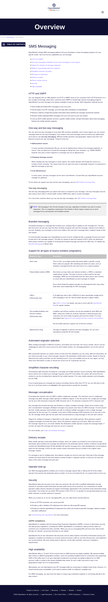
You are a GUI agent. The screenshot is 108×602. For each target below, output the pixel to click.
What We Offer (10, 37)
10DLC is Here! (61, 303)
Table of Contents (16, 44)
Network (71, 590)
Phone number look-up (39, 80)
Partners (63, 590)
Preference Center (88, 594)
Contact (79, 590)
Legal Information (46, 594)
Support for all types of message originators (46, 65)
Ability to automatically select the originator (46, 68)
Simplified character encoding (41, 71)
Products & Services (32, 590)
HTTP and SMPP (37, 59)
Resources (55, 590)
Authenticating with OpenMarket (43, 515)
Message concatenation (40, 74)
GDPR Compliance (74, 594)
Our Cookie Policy (60, 594)
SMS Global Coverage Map (85, 182)
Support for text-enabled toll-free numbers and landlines (83, 318)
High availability (37, 86)
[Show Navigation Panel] (102, 12)
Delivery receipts (37, 77)
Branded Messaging (35, 244)
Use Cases (45, 590)
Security (34, 83)
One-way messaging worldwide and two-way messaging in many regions (56, 62)
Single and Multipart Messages (54, 430)
